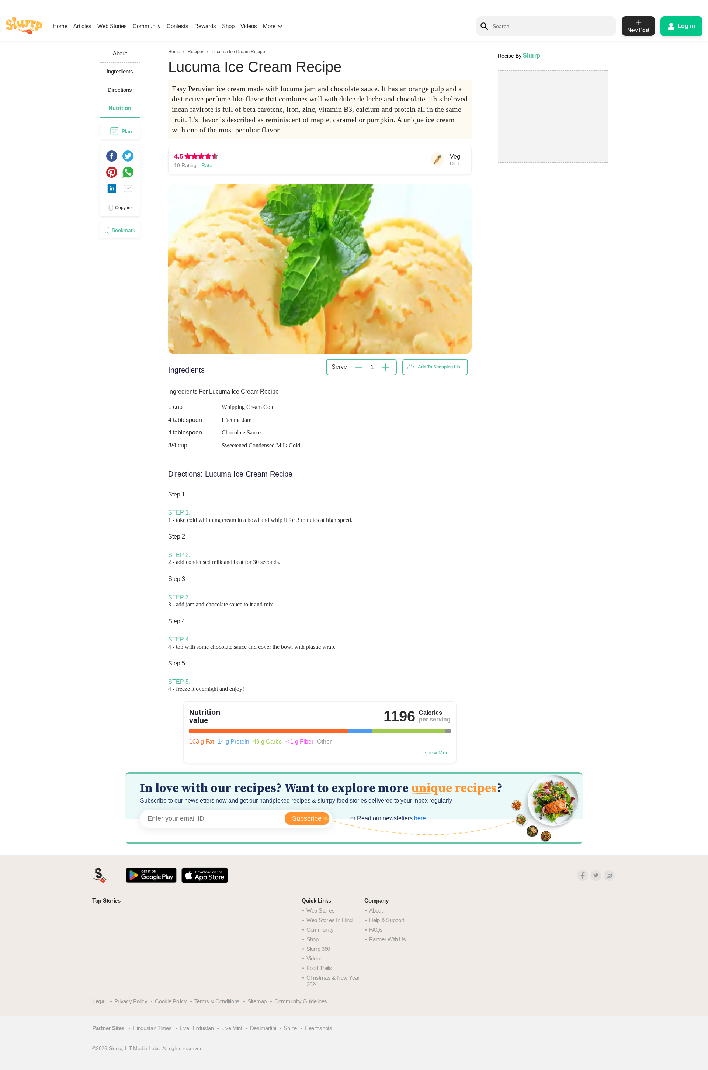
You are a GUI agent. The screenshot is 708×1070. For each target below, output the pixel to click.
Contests (177, 26)
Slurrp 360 (318, 949)
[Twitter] (595, 875)
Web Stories (112, 26)
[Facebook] (582, 875)
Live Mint (231, 1028)
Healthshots (318, 1028)
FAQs (376, 930)
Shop (228, 26)
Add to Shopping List (440, 367)
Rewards (205, 26)
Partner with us (387, 939)
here (419, 818)
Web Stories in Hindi (329, 920)
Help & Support (386, 920)
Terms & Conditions (217, 1001)
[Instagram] (609, 875)
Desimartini (263, 1028)
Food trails (319, 968)
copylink (124, 207)
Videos (248, 26)
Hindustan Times (152, 1028)
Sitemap (257, 1001)
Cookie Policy (171, 1001)
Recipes (196, 51)
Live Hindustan (197, 1028)
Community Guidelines (300, 1001)
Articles (82, 26)
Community (147, 26)
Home (60, 26)
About (376, 910)
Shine (290, 1028)
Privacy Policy (131, 1001)
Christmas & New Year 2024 (333, 980)
